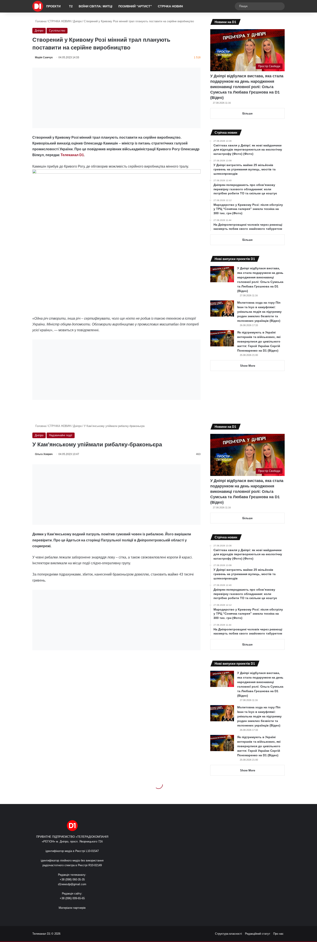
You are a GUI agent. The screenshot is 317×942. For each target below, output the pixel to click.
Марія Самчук (44, 57)
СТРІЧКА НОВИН (170, 6)
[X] (69, 915)
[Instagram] (80, 915)
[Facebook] (64, 915)
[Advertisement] (116, 98)
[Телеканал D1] (37, 6)
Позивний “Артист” (135, 6)
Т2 (71, 6)
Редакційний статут (257, 933)
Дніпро (77, 21)
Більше (247, 113)
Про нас (278, 933)
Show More (247, 365)
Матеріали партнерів (72, 907)
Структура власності (228, 933)
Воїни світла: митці (95, 6)
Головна (40, 21)
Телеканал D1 (72, 155)
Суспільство (57, 30)
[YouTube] (74, 915)
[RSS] (59, 915)
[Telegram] (85, 915)
